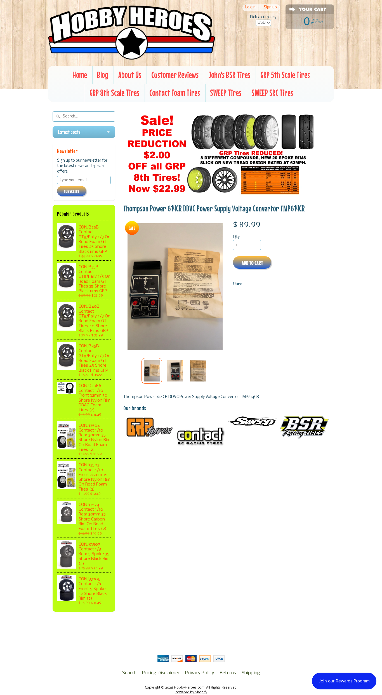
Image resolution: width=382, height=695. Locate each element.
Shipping (251, 673)
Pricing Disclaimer (161, 673)
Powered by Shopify (191, 692)
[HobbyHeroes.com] (131, 57)
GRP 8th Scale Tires (114, 93)
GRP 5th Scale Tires (285, 75)
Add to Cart (252, 263)
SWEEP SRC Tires (272, 93)
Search (129, 673)
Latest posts (69, 132)
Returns (228, 673)
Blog (102, 75)
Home (79, 75)
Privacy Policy (199, 673)
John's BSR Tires (229, 75)
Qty (236, 237)
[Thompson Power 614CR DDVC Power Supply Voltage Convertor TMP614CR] (152, 371)
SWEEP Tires (225, 93)
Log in (250, 8)
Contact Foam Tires (174, 93)
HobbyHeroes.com (189, 687)
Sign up (270, 8)
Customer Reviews (175, 75)
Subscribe (71, 191)
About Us (129, 75)
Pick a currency (263, 17)
